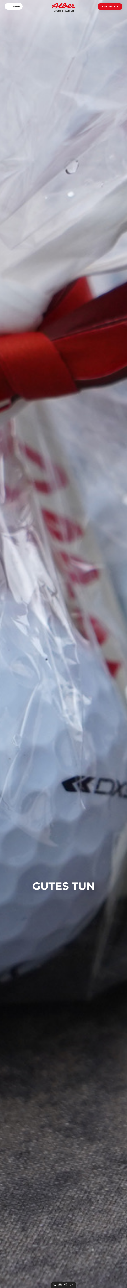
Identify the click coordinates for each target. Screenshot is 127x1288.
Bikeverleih (110, 6)
